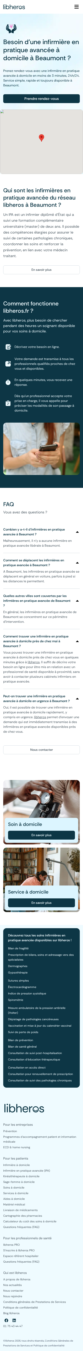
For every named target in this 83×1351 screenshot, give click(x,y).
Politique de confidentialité (48, 1345)
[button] (41, 138)
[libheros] (14, 7)
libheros (34, 662)
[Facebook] (6, 1320)
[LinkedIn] (14, 1320)
